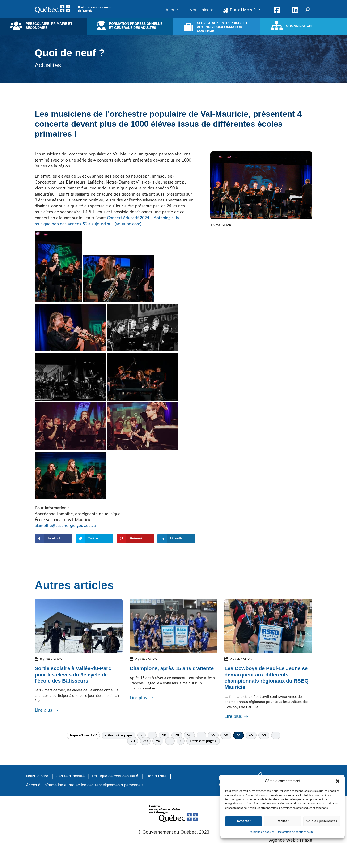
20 (177, 735)
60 (226, 735)
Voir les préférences (321, 821)
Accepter (243, 821)
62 (251, 735)
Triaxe (305, 840)
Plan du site (156, 776)
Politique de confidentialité (115, 776)
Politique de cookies (261, 831)
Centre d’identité (70, 776)
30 (189, 735)
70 (133, 741)
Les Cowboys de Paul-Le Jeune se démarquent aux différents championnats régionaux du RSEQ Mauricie (266, 677)
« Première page (118, 735)
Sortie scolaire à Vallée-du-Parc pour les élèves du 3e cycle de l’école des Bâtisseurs (73, 674)
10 (164, 735)
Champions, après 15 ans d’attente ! (173, 668)
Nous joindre (37, 776)
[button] (337, 781)
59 (213, 735)
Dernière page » (203, 741)
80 (145, 741)
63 (264, 735)
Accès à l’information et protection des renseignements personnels (85, 785)
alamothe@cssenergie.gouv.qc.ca (66, 526)
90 (158, 741)
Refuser (282, 821)
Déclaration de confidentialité (295, 831)
